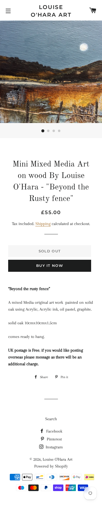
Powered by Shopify (51, 466)
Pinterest (54, 439)
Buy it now (49, 265)
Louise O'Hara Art (51, 11)
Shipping (43, 223)
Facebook (53, 431)
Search (51, 418)
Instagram (54, 447)
